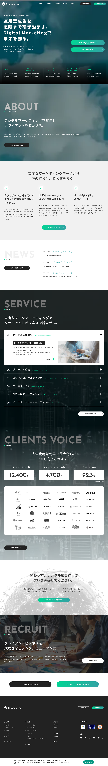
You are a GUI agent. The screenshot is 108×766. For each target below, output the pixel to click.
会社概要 (6, 721)
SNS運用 (27, 736)
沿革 (5, 738)
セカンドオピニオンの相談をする (77, 684)
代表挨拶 (6, 725)
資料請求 (83, 708)
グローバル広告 (29, 728)
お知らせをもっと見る (17, 268)
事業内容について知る (91, 414)
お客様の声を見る (16, 548)
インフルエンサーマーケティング (34, 738)
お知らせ (73, 4)
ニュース (67, 252)
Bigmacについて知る (17, 145)
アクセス (6, 733)
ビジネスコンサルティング (32, 730)
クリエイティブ (29, 733)
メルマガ (55, 736)
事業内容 (49, 4)
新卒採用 (55, 725)
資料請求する (85, 4)
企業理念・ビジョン (9, 728)
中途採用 (55, 728)
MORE (48, 359)
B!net (55, 741)
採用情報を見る (92, 660)
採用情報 (65, 4)
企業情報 (41, 4)
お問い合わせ (100, 4)
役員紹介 (6, 736)
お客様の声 (57, 4)
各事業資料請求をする (30, 684)
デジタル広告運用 (30, 725)
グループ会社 (7, 741)
